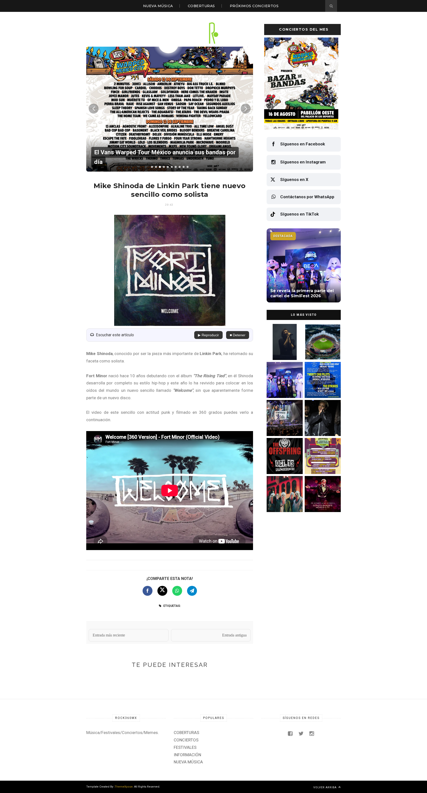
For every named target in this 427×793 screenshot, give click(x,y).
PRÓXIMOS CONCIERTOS (254, 6)
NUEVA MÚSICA (158, 6)
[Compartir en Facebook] (147, 591)
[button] (152, 167)
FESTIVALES (185, 747)
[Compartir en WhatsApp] (177, 591)
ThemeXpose (124, 786)
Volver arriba (325, 787)
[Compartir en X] (162, 591)
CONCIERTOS (186, 739)
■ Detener (237, 335)
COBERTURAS (201, 6)
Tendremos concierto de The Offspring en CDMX (284, 463)
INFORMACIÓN (187, 754)
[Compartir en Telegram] (192, 591)
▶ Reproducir (208, 335)
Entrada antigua (234, 635)
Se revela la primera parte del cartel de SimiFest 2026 (282, 387)
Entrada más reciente (109, 635)
